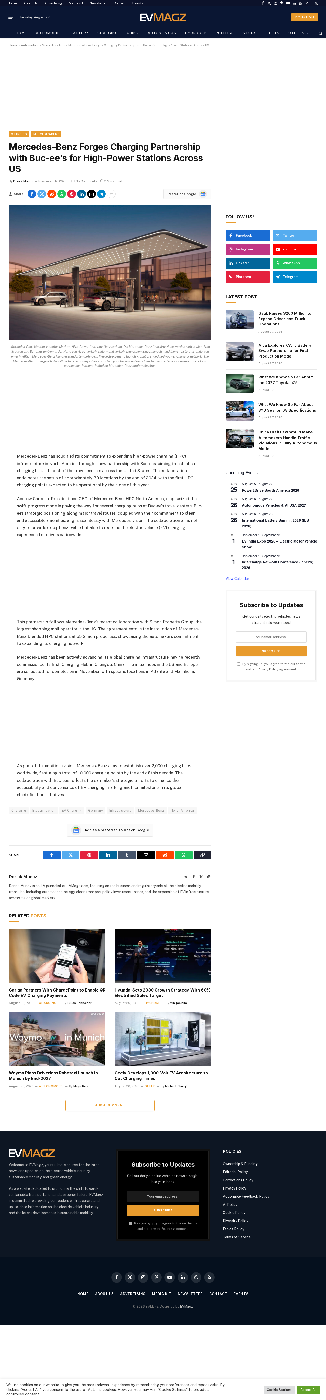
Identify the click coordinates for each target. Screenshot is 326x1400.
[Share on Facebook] (32, 194)
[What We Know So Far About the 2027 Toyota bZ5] (240, 383)
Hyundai (152, 1003)
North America (182, 810)
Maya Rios (80, 1086)
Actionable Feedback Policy (246, 1196)
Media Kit (76, 3)
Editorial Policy (235, 1172)
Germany (95, 810)
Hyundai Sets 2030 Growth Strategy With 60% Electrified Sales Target (163, 992)
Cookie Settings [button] (279, 1390)
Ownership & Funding (240, 1164)
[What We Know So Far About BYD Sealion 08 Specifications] (240, 411)
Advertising (53, 3)
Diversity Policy (235, 1221)
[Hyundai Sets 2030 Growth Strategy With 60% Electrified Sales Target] (163, 956)
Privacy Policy (268, 669)
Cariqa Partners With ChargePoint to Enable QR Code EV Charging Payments (57, 992)
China (133, 33)
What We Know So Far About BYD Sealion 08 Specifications (287, 407)
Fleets (272, 33)
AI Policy (230, 1205)
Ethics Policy (233, 1229)
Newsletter (98, 3)
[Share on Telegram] (101, 194)
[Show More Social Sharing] (111, 194)
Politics (225, 33)
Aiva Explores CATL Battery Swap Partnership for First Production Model (284, 351)
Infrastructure (120, 810)
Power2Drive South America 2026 (270, 490)
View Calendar (237, 578)
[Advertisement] (162, 93)
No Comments (86, 181)
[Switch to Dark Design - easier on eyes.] (316, 3)
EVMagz (186, 1307)
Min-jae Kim (178, 1003)
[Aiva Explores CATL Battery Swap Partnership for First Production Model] (240, 351)
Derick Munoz (23, 181)
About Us (30, 3)
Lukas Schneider (79, 1003)
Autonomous (162, 33)
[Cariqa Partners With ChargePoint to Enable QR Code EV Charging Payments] (57, 956)
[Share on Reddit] (51, 194)
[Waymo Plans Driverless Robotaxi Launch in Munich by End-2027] (57, 1039)
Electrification (44, 810)
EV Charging (72, 810)
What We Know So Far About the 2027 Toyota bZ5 (285, 380)
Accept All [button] (308, 1390)
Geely (150, 1086)
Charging (107, 33)
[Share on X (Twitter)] (41, 194)
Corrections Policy (238, 1180)
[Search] (320, 33)
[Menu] (10, 17)
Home (12, 3)
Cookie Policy (234, 1213)
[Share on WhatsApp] (61, 194)
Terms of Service (237, 1237)
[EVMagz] (163, 17)
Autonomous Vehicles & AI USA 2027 (274, 505)
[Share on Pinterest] (71, 194)
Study (249, 33)
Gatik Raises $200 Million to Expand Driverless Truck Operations (284, 319)
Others (296, 33)
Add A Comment (110, 1105)
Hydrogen (196, 33)
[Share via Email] (91, 194)
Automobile (49, 33)
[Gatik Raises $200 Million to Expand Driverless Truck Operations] (240, 319)
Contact (120, 3)
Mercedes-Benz (53, 45)
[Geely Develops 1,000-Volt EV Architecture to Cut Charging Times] (163, 1039)
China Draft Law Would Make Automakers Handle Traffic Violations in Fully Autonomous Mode (287, 440)
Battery (80, 33)
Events (137, 3)
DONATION (304, 17)
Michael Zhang (176, 1086)
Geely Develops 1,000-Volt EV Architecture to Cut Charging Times (161, 1075)
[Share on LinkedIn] (81, 194)
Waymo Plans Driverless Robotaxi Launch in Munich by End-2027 (53, 1075)
